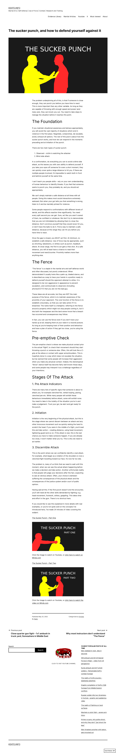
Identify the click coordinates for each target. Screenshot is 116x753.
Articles (81, 616)
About (105, 17)
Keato (36, 619)
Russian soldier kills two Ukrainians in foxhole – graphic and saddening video (93, 698)
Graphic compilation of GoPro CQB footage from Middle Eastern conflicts (93, 688)
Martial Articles (70, 17)
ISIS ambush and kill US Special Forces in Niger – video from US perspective (92, 661)
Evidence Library (54, 17)
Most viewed (95, 17)
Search (11, 646)
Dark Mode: (108, 751)
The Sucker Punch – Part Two (44, 563)
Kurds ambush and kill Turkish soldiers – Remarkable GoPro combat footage (91, 671)
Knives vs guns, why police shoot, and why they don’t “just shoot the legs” (93, 722)
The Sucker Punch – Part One (44, 518)
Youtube (81, 17)
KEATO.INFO (14, 8)
